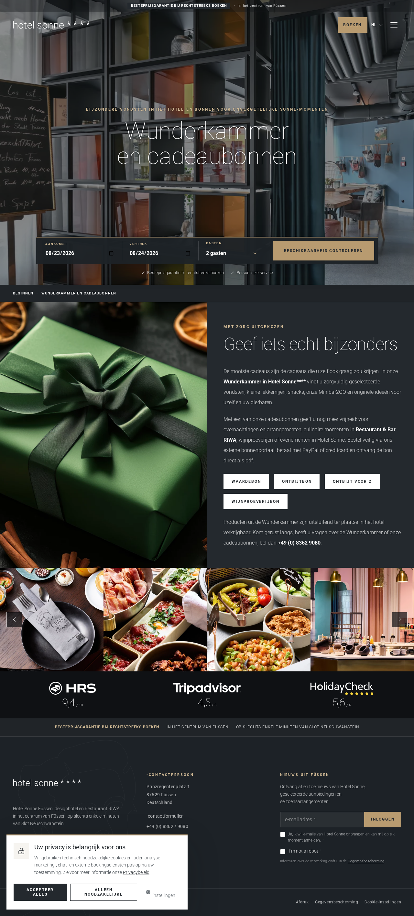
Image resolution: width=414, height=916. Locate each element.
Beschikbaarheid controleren (323, 250)
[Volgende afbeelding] (400, 619)
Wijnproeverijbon (255, 501)
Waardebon (246, 481)
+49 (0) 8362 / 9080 (167, 826)
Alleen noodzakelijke (103, 892)
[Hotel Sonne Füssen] (52, 25)
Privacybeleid (136, 872)
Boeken (352, 25)
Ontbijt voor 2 (352, 481)
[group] (207, 619)
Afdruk (302, 902)
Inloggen (382, 819)
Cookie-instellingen (383, 902)
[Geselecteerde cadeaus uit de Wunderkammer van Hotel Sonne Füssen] (103, 435)
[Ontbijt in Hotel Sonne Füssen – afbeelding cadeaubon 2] (155, 619)
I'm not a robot (303, 851)
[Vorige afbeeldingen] (14, 619)
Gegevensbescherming (366, 861)
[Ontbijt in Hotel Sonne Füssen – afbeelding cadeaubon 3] (258, 619)
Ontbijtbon (296, 481)
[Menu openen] (394, 25)
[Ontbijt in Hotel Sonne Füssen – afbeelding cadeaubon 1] (52, 619)
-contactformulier (165, 816)
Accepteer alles (40, 892)
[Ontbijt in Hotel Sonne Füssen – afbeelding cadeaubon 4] (362, 619)
